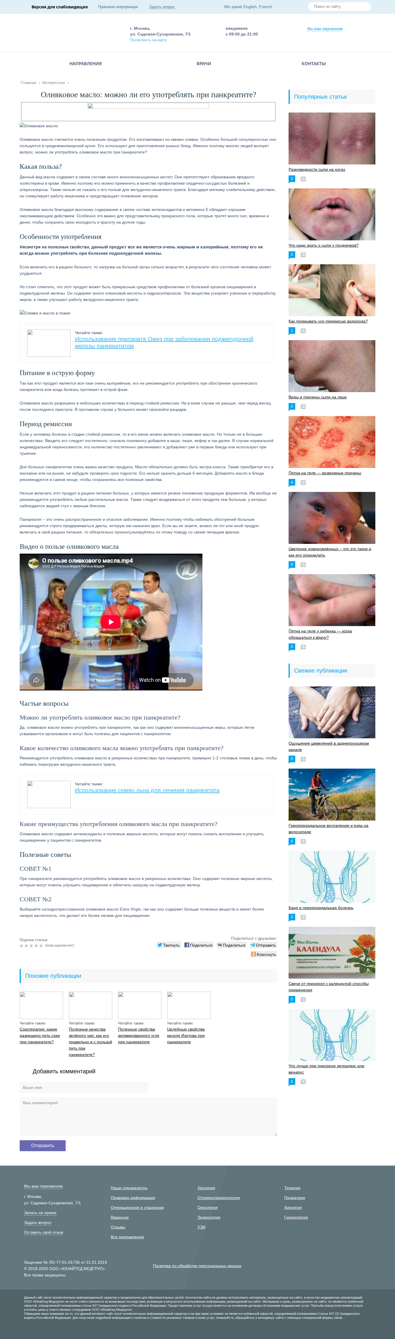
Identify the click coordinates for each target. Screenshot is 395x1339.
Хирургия (293, 1207)
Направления (85, 63)
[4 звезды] (36, 945)
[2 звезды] (27, 945)
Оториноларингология (219, 1197)
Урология (206, 1188)
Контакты (314, 63)
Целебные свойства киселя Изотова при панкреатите (186, 1035)
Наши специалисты (129, 1188)
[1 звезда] (22, 945)
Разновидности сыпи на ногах (317, 169)
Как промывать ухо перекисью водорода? (328, 321)
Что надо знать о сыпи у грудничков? (324, 245)
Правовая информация (118, 7)
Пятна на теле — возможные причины (325, 473)
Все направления (127, 1237)
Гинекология (296, 1217)
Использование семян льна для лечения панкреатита (147, 790)
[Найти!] (364, 7)
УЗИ (201, 1227)
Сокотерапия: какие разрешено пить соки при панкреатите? (40, 1035)
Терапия (292, 1188)
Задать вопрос (162, 7)
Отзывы (118, 1227)
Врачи (204, 63)
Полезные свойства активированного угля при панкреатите (138, 1035)
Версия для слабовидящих (60, 7)
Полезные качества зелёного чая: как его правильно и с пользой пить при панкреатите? (90, 1042)
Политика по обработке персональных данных (197, 1265)
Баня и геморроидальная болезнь (321, 907)
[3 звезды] (31, 945)
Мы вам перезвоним (325, 29)
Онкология (208, 1207)
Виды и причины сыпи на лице (318, 397)
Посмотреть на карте (148, 40)
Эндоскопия (209, 1217)
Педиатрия (294, 1197)
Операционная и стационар (137, 1207)
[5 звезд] (41, 945)
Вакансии (120, 1217)
